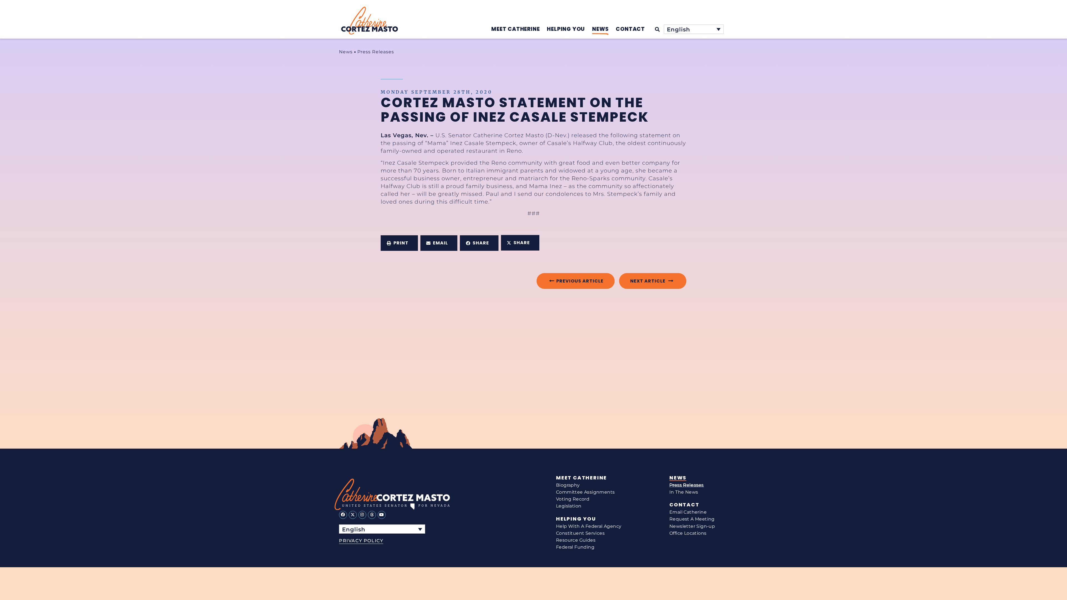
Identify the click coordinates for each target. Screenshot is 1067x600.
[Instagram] (362, 515)
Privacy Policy (361, 540)
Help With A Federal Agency (588, 526)
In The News (683, 492)
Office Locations (687, 533)
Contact (684, 505)
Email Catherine (688, 512)
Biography (568, 485)
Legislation (568, 506)
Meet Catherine (581, 478)
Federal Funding (575, 547)
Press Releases (375, 51)
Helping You (576, 519)
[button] (399, 243)
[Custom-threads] (372, 515)
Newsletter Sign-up (692, 526)
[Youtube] (382, 515)
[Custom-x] (353, 515)
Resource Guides (575, 540)
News (346, 51)
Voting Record (572, 499)
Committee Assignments (585, 492)
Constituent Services (580, 533)
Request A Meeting (692, 519)
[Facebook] (343, 515)
